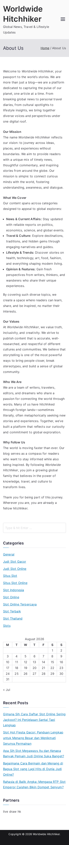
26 (25, 674)
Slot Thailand (12, 618)
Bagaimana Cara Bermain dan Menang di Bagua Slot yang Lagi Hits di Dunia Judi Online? (33, 768)
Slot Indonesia (13, 590)
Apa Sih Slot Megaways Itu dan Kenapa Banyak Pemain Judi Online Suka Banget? (33, 753)
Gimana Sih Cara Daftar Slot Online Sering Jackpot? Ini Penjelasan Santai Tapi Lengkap (34, 719)
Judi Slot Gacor (14, 561)
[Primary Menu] (63, 19)
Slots (7, 626)
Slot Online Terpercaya (20, 604)
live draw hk (12, 811)
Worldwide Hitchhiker (46, 834)
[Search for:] (34, 528)
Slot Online (11, 597)
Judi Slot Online (14, 569)
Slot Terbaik (12, 611)
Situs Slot (10, 576)
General (8, 554)
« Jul (6, 690)
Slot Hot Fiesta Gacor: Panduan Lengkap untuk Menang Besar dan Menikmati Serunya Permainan (33, 737)
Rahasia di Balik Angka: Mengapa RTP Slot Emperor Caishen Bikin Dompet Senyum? (34, 784)
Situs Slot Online (15, 583)
